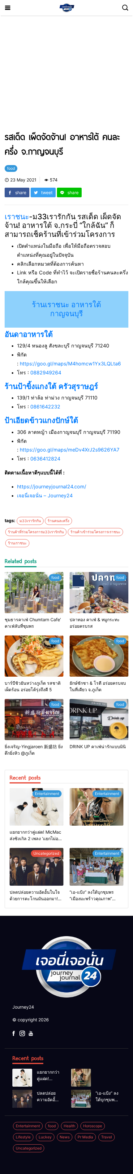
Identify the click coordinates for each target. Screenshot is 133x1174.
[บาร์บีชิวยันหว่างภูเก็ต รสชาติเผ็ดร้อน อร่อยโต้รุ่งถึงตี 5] (34, 656)
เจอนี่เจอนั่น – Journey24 (45, 495)
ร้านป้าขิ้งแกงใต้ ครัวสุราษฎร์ (51, 386)
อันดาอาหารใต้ (29, 334)
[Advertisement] (66, 76)
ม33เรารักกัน (30, 520)
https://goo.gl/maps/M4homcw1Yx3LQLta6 (70, 363)
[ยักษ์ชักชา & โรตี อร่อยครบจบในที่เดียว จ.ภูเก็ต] (99, 656)
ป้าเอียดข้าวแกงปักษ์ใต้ (41, 420)
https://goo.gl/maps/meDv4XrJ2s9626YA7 (69, 450)
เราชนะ (17, 216)
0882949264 (45, 372)
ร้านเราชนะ (17, 543)
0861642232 (45, 407)
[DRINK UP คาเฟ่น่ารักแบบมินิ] (99, 719)
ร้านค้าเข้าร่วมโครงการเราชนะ (95, 532)
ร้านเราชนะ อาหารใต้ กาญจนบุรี (66, 309)
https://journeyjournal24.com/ (51, 486)
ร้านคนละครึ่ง (58, 520)
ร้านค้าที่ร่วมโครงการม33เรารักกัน (36, 532)
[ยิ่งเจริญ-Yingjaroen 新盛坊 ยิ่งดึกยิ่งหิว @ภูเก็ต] (34, 719)
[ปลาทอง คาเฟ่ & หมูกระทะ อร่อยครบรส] (99, 592)
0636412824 (45, 459)
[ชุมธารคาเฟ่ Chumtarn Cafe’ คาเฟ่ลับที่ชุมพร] (34, 592)
